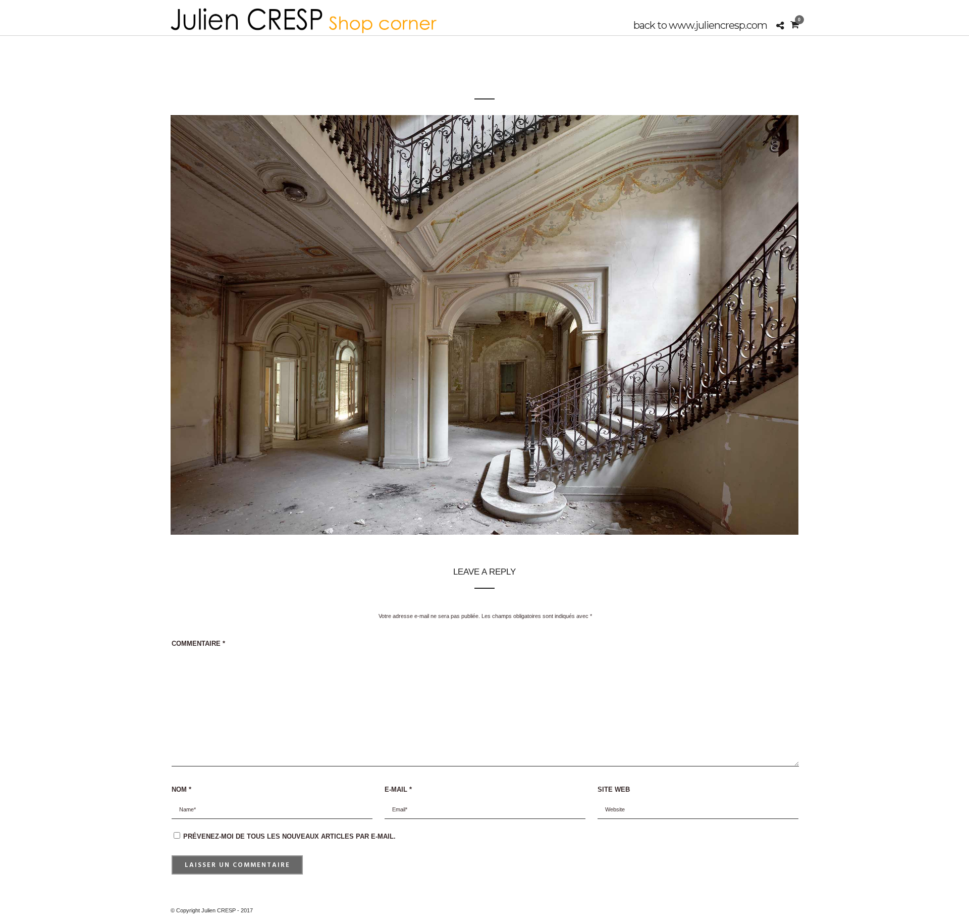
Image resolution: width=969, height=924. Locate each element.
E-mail (398, 789)
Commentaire (198, 643)
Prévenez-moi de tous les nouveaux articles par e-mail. (289, 836)
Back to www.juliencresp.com (700, 25)
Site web (614, 789)
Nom (181, 789)
